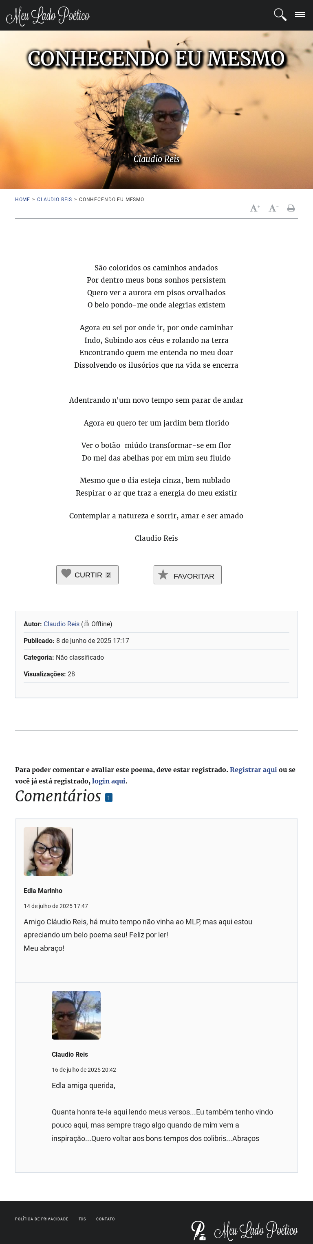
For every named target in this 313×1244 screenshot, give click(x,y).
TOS (82, 1219)
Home (22, 199)
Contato (105, 1219)
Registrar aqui (253, 770)
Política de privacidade (41, 1219)
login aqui (109, 781)
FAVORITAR (193, 576)
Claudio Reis (54, 199)
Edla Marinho (43, 891)
